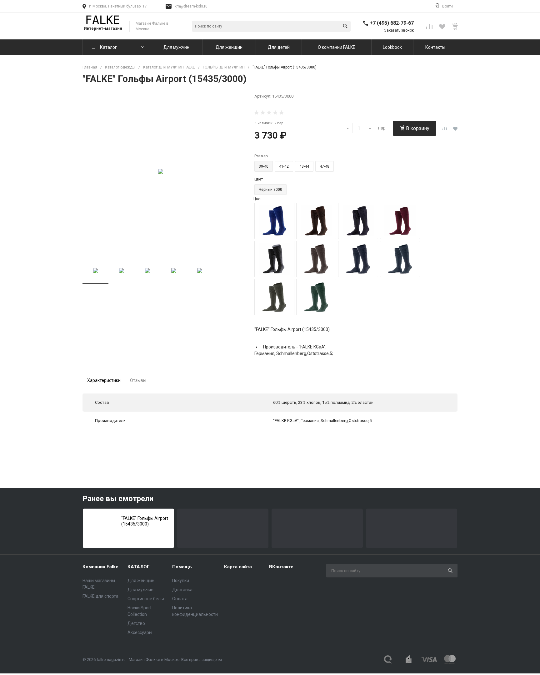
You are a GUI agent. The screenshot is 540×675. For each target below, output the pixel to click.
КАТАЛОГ (139, 567)
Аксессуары (140, 632)
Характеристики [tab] (104, 380)
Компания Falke (100, 567)
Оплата (180, 598)
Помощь (182, 567)
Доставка (182, 589)
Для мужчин (140, 589)
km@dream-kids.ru (191, 6)
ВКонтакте (281, 567)
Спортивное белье (147, 598)
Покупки (180, 580)
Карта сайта (238, 567)
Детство (136, 623)
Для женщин (141, 580)
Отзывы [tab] (138, 380)
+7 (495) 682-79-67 (392, 23)
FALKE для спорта (100, 596)
